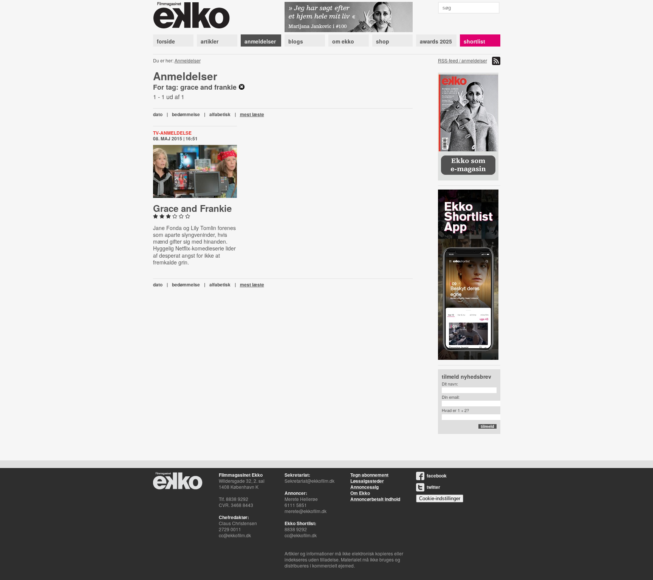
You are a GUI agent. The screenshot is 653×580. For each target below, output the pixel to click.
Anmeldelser (188, 60)
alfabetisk (220, 114)
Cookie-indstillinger (439, 498)
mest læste (252, 114)
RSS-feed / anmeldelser (462, 60)
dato (157, 114)
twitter (433, 487)
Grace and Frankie (192, 208)
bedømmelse (186, 114)
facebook (437, 475)
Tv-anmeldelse (172, 132)
